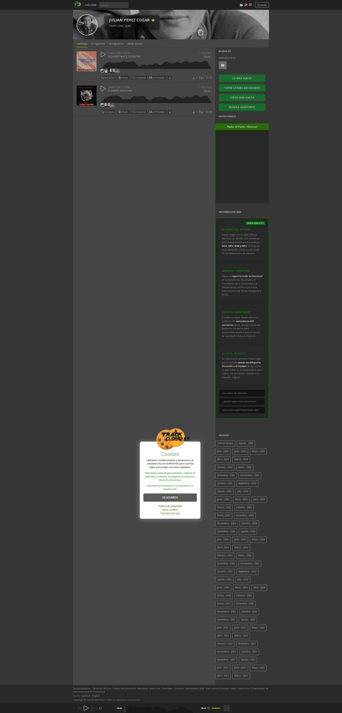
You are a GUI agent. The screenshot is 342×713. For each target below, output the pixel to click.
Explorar (91, 5)
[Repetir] (100, 708)
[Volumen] (216, 708)
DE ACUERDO (170, 497)
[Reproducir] (86, 708)
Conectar (262, 5)
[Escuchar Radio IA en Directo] (241, 4)
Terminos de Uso (170, 513)
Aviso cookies (170, 509)
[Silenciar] (208, 708)
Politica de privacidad (170, 506)
